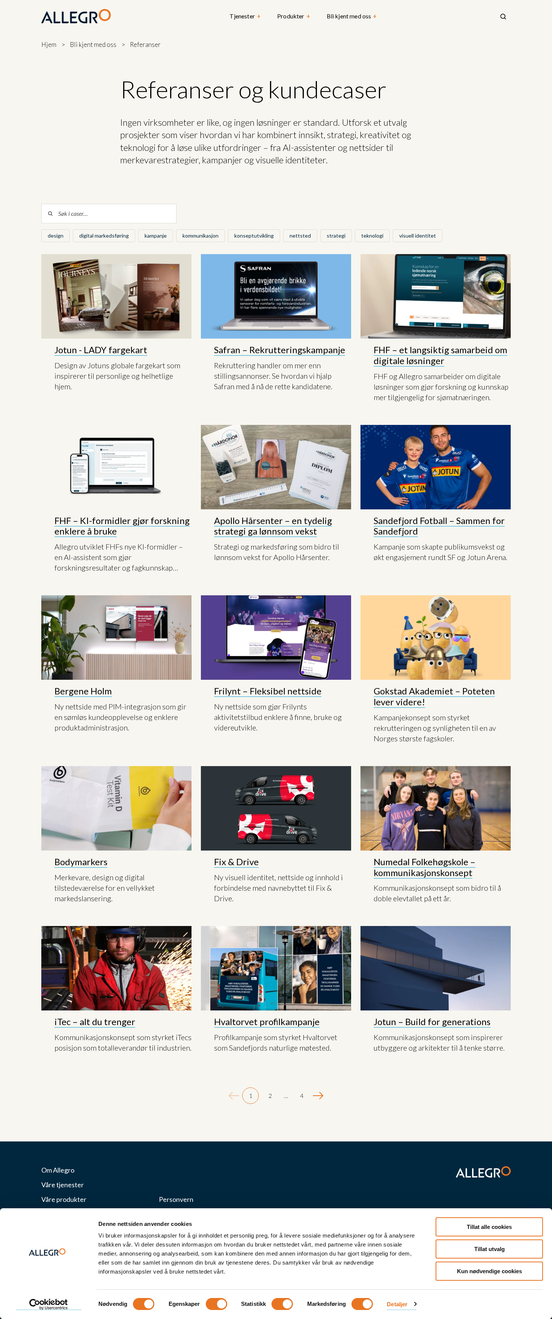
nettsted (300, 235)
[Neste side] (318, 1095)
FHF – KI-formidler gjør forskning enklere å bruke (122, 526)
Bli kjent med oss (352, 16)
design (55, 235)
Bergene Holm (83, 690)
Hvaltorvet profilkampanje (267, 1021)
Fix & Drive (236, 861)
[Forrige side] (234, 1095)
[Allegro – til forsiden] (76, 16)
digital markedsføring (104, 235)
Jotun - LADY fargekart (100, 349)
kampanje (156, 235)
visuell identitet (417, 235)
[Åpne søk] (503, 16)
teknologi (372, 235)
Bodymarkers (80, 861)
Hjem (48, 44)
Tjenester (245, 16)
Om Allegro (57, 1170)
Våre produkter (63, 1199)
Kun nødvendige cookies (489, 1271)
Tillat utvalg (489, 1249)
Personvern (176, 1199)
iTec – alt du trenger (94, 1021)
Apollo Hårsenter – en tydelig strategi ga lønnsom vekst (273, 526)
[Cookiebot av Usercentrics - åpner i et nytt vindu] (48, 1304)
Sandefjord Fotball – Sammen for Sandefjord (439, 526)
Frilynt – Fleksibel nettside (267, 690)
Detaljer (397, 1304)
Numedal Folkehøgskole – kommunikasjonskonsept (424, 867)
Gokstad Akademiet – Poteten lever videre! (434, 696)
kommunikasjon (200, 235)
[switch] (216, 1304)
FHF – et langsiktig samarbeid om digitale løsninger (440, 355)
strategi (336, 235)
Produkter (293, 16)
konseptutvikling (254, 235)
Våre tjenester (62, 1185)
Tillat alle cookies (489, 1227)
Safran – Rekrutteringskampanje (279, 349)
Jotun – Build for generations (432, 1021)
